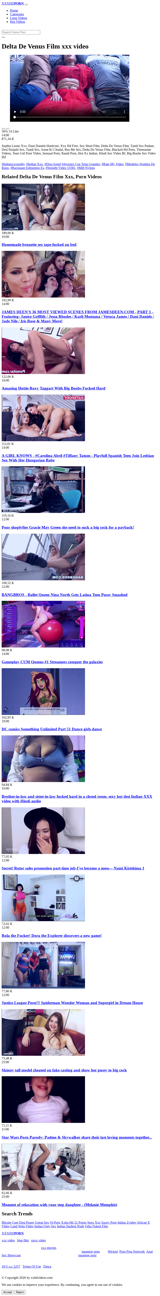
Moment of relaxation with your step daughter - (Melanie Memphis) (59, 1204)
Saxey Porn (109, 1222)
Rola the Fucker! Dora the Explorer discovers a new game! (52, 935)
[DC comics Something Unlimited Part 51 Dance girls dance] (43, 713)
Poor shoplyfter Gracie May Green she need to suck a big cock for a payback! (68, 527)
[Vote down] (7, 128)
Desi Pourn (26, 1222)
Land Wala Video (22, 1226)
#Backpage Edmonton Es (27, 168)
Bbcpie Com (10, 1222)
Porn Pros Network (132, 1251)
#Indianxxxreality (13, 164)
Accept (7, 1292)
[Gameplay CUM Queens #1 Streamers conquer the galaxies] (43, 646)
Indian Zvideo (127, 1222)
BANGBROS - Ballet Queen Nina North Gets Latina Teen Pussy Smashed (65, 595)
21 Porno (80, 1222)
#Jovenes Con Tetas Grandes (81, 164)
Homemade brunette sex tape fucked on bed (39, 244)
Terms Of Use (31, 1266)
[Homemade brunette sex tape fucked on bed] (43, 229)
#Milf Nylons (86, 168)
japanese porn (91, 1251)
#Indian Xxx (34, 164)
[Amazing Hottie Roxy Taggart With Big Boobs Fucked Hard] (43, 373)
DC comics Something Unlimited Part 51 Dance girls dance (52, 729)
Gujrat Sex (42, 1222)
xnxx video (38, 1240)
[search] (3, 37)
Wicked (113, 1251)
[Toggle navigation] (26, 4)
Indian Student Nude (70, 1226)
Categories (17, 14)
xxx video (8, 1240)
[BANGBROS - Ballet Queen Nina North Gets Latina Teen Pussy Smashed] (43, 579)
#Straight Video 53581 (60, 168)
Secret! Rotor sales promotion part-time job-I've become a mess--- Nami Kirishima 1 (73, 868)
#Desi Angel (53, 164)
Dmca (47, 1266)
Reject (20, 1292)
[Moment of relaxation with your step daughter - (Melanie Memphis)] (43, 1189)
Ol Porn (55, 1222)
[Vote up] (3, 128)
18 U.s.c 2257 (11, 1266)
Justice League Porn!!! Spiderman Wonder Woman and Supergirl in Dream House (72, 1003)
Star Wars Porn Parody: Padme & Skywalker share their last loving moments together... (77, 1137)
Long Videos (18, 18)
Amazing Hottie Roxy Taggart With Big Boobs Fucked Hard (53, 388)
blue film (23, 1240)
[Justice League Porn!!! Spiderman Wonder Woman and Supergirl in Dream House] (43, 987)
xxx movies (48, 1248)
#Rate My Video (113, 164)
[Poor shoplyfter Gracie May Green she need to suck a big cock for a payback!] (43, 512)
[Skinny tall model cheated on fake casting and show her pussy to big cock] (43, 1054)
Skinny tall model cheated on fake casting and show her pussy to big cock (64, 1070)
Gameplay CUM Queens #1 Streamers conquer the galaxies (52, 662)
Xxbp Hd (67, 1222)
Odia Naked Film (96, 1226)
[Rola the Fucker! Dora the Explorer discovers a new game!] (43, 920)
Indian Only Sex (45, 1226)
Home (14, 10)
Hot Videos (17, 21)
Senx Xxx (94, 1222)
